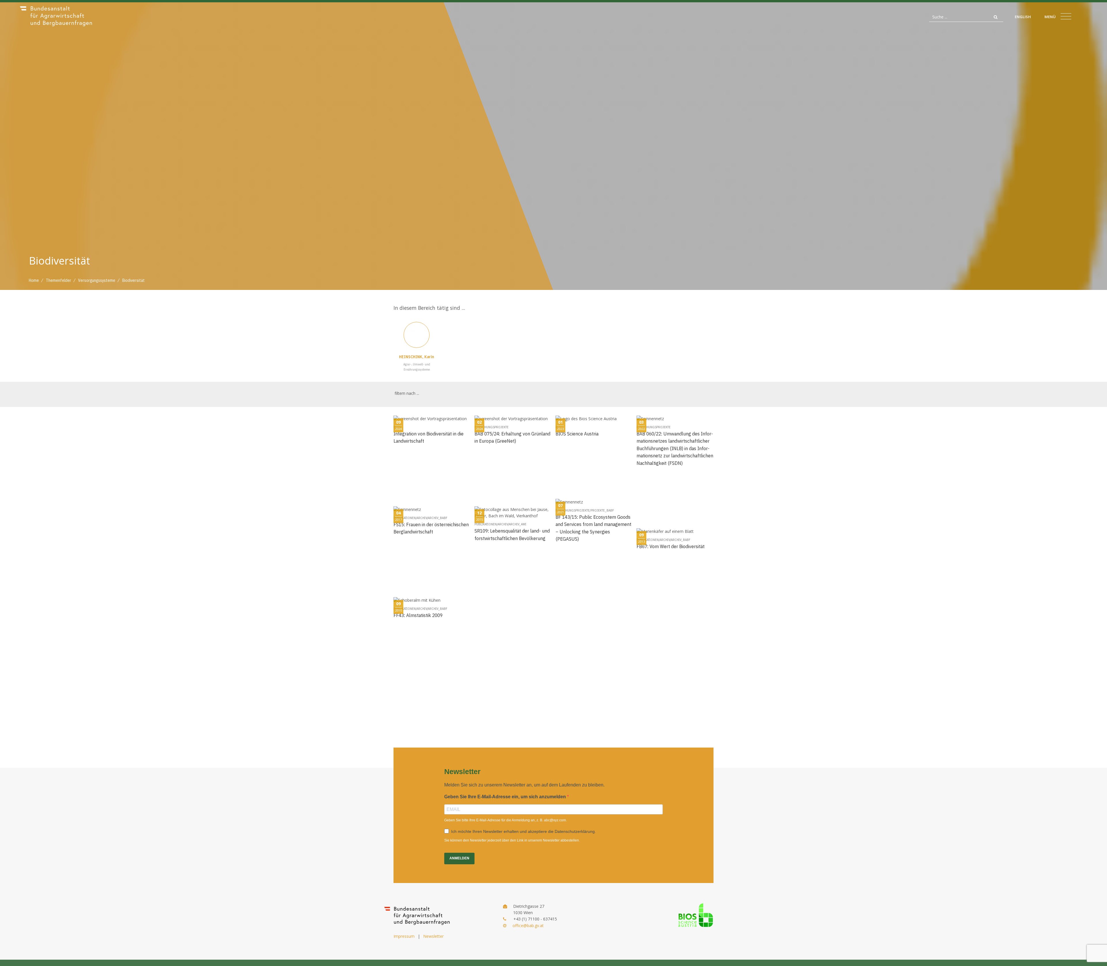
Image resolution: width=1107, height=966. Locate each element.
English (1023, 16)
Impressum (404, 936)
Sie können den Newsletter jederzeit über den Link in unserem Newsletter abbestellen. (512, 840)
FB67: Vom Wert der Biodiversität (671, 546)
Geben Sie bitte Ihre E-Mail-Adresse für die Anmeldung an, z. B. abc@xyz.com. (505, 820)
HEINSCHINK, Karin (416, 356)
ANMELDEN (459, 858)
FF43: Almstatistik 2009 (418, 615)
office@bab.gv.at (528, 925)
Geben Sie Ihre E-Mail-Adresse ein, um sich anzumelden (505, 796)
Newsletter (433, 936)
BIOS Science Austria (577, 433)
